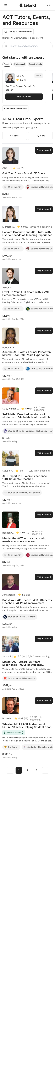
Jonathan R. (9, 594)
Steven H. (7, 470)
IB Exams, (34, 38)
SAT (41, 38)
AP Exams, (16, 38)
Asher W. (7, 287)
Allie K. (6, 168)
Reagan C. (8, 532)
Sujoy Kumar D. (10, 408)
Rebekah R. (8, 347)
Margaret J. (8, 226)
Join (49, 5)
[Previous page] (10, 770)
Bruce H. (7, 718)
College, (25, 38)
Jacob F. (6, 656)
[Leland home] (27, 5)
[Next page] (45, 770)
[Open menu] (5, 5)
